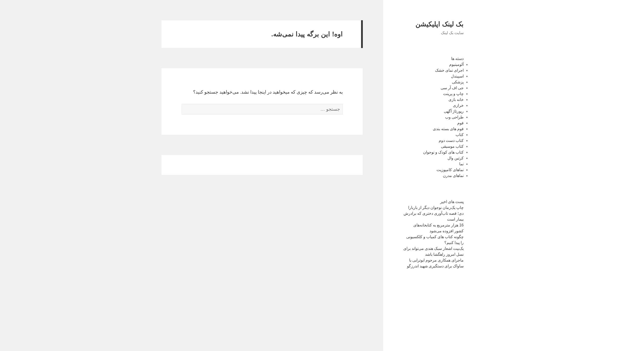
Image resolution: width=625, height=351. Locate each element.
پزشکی (458, 82)
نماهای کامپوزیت (450, 170)
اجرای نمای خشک (449, 70)
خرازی (458, 105)
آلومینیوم (456, 64)
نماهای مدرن (453, 176)
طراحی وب (454, 117)
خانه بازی (456, 100)
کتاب (460, 135)
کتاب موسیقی (452, 146)
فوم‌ (460, 123)
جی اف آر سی (452, 88)
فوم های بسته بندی (448, 129)
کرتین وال (456, 158)
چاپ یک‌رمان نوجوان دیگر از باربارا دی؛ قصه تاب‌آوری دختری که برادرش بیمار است (434, 213)
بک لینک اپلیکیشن (440, 24)
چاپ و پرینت (453, 94)
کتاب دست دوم (451, 140)
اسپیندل (457, 76)
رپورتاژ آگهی (454, 111)
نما (461, 164)
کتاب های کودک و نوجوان (443, 152)
